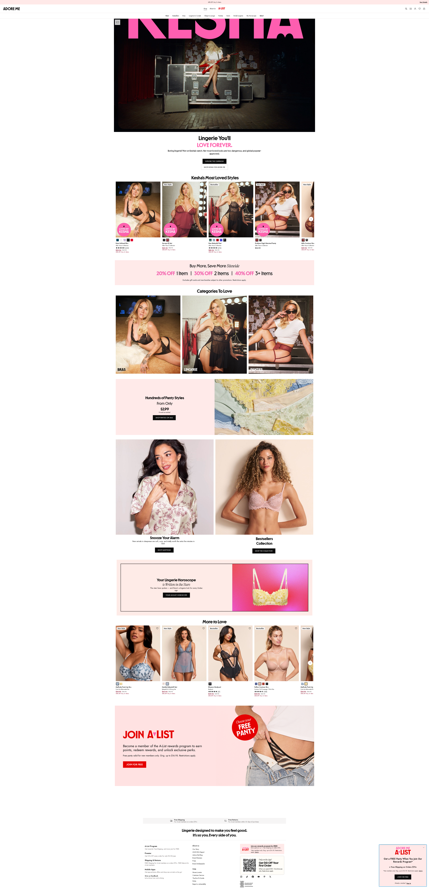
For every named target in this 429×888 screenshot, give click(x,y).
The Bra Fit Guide (198, 878)
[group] (215, 219)
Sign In (409, 883)
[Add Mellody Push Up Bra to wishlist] (157, 628)
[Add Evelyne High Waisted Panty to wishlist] (297, 184)
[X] (270, 877)
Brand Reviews (197, 858)
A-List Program (151, 846)
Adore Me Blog (197, 855)
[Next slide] (311, 219)
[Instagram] (241, 877)
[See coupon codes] (410, 8)
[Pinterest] (264, 877)
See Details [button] (423, 2)
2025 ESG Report (198, 852)
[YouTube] (259, 877)
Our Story (195, 849)
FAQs (194, 881)
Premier (148, 853)
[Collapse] (423, 847)
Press (194, 861)
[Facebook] (253, 877)
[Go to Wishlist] (419, 8)
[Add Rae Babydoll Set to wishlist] (250, 184)
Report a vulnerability (199, 884)
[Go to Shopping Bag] (424, 8)
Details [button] (257, 852)
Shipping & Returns (153, 860)
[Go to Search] (406, 8)
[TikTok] (247, 877)
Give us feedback (151, 876)
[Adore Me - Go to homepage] (11, 9)
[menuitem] (167, 16)
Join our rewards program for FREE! (264, 846)
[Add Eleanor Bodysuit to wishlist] (250, 628)
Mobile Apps (150, 869)
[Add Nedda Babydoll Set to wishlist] (204, 628)
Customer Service (198, 875)
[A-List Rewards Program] (222, 8)
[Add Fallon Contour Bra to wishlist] (296, 628)
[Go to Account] (415, 8)
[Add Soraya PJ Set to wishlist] (204, 184)
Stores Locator (197, 872)
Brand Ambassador (198, 864)
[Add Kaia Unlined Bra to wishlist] (158, 184)
